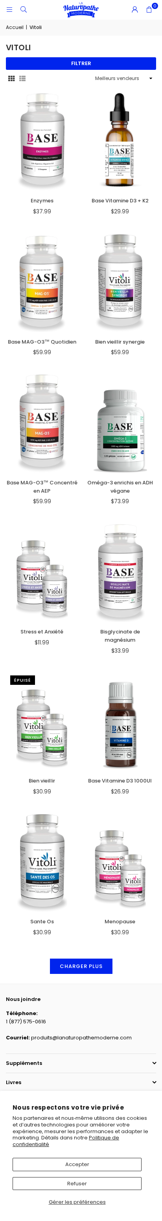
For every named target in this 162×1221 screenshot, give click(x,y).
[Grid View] (11, 78)
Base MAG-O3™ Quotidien (42, 342)
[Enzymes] (42, 141)
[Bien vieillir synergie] (120, 282)
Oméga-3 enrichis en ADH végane (120, 487)
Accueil (15, 27)
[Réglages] (135, 10)
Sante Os (42, 921)
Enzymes (42, 200)
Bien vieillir (42, 780)
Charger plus (81, 966)
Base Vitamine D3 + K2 (120, 200)
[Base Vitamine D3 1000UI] (120, 721)
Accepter (77, 1164)
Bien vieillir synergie (120, 342)
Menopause (120, 921)
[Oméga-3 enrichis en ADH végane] (120, 423)
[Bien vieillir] (42, 721)
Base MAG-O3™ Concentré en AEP (42, 487)
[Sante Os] (42, 862)
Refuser (77, 1183)
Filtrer (81, 63)
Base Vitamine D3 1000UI (120, 780)
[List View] (22, 78)
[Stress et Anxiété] (42, 572)
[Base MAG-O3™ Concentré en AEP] (42, 423)
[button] (149, 10)
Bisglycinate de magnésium (120, 636)
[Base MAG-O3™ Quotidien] (42, 282)
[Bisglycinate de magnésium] (120, 572)
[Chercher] (24, 9)
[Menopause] (120, 862)
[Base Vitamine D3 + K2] (120, 141)
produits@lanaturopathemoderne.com (81, 1037)
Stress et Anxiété (41, 631)
